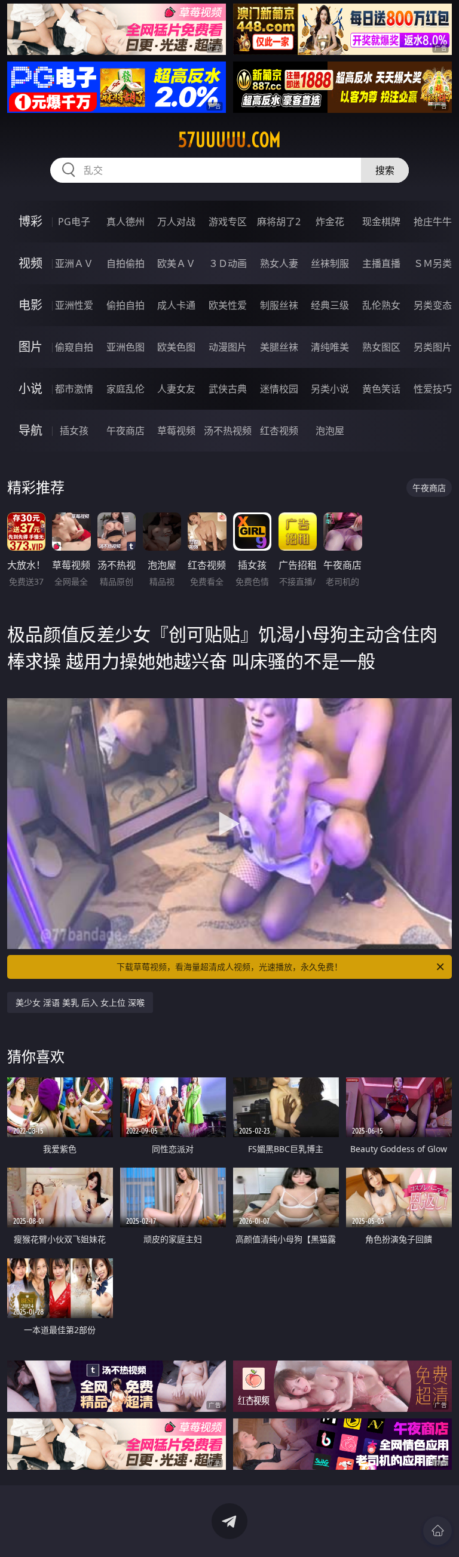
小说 (30, 388)
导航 (30, 430)
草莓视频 (176, 430)
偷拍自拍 (125, 305)
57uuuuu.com (229, 140)
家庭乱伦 (125, 388)
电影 (30, 305)
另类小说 (330, 388)
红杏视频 (279, 430)
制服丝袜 (279, 305)
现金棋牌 (381, 221)
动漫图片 (228, 347)
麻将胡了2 (279, 221)
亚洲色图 (125, 347)
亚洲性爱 (74, 305)
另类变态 (433, 305)
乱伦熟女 (381, 305)
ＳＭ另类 (433, 263)
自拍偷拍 (125, 263)
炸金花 (330, 221)
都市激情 (74, 388)
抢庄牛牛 (433, 221)
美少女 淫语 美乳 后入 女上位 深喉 (80, 1002)
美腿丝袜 (279, 347)
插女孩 (74, 430)
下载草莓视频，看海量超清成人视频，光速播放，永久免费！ (229, 966)
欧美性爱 (228, 305)
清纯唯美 (330, 347)
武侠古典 (228, 388)
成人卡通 (176, 305)
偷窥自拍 (74, 347)
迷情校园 (279, 388)
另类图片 (433, 347)
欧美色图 (176, 347)
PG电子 (74, 221)
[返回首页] (437, 1530)
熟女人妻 (279, 263)
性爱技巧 (433, 388)
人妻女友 (176, 388)
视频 (30, 263)
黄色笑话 (381, 388)
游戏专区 (228, 221)
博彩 (30, 221)
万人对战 (176, 221)
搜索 (384, 170)
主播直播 (381, 263)
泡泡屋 (330, 430)
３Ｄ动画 (228, 263)
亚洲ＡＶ (74, 263)
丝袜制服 (330, 263)
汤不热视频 (228, 430)
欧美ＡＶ (176, 263)
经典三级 (330, 305)
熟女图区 (381, 347)
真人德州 (125, 221)
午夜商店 (125, 430)
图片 (30, 347)
